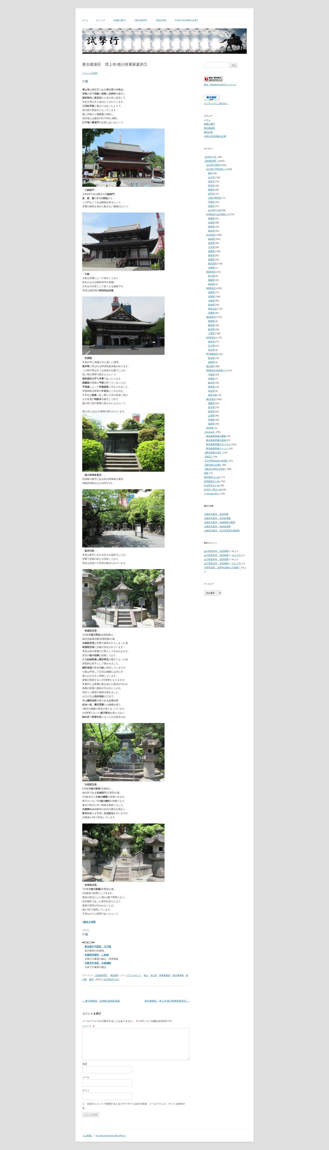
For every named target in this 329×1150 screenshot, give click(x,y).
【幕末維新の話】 (213, 452)
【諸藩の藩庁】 (119, 20)
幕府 (91, 979)
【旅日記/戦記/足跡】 (215, 468)
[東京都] (114, 975)
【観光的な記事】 (213, 464)
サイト (85, 1090)
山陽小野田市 (214, 197)
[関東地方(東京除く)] (216, 370)
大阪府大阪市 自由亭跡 (216, 514)
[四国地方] (211, 271)
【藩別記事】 (161, 20)
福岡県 (211, 238)
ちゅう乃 (236, 555)
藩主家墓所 (209, 128)
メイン (207, 119)
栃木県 (211, 382)
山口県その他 (214, 210)
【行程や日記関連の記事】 (186, 20)
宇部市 (211, 201)
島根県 (211, 218)
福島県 (211, 423)
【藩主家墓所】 (141, 20)
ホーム (85, 20)
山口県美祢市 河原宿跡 (216, 551)
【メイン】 (100, 20)
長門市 (211, 193)
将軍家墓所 (164, 975)
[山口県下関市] (213, 165)
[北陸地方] (211, 337)
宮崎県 (211, 259)
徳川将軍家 (178, 975)
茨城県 (211, 378)
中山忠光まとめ (212, 485)
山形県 (211, 415)
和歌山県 (212, 308)
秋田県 (211, 411)
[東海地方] (211, 316)
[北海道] (210, 427)
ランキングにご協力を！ (216, 103)
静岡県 (211, 321)
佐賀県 (211, 243)
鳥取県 (211, 226)
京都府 (211, 296)
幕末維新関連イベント (217, 448)
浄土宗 (153, 975)
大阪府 (211, 300)
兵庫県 (211, 312)
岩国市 (211, 206)
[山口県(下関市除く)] (216, 169)
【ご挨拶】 (87, 1135)
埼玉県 (211, 390)
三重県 (211, 333)
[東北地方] (211, 399)
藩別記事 (208, 132)
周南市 (211, 189)
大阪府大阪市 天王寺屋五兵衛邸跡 (222, 530)
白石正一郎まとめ (213, 489)
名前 (84, 1063)
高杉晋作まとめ (212, 477)
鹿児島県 (212, 263)
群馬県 (211, 386)
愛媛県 (211, 280)
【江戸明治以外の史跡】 (216, 460)
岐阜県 (211, 329)
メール (85, 1077)
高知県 (211, 284)
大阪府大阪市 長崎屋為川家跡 (219, 522)
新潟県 (211, 358)
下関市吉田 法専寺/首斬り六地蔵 (221, 567)
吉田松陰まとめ (212, 481)
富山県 (211, 349)
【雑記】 (208, 456)
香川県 (211, 275)
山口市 (211, 177)
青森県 (211, 403)
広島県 (211, 222)
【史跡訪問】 (101, 975)
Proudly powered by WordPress (110, 1135)
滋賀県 (211, 292)
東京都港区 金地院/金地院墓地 (101, 1000)
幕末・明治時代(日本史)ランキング (220, 84)
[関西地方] (211, 288)
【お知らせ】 (210, 156)
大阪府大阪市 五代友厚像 (217, 518)
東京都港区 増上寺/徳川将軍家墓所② (167, 1000)
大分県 (211, 247)
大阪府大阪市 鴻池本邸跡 (217, 526)
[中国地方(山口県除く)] (217, 214)
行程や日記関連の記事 (215, 136)
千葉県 (211, 374)
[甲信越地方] (212, 353)
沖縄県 (211, 267)
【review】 (209, 431)
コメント (88, 1026)
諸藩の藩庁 (209, 123)
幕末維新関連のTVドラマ (218, 444)
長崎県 (211, 251)
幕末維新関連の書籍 (216, 436)
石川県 (211, 345)
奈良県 (211, 304)
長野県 (211, 362)
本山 (146, 975)
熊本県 (211, 255)
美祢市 (211, 181)
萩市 (210, 173)
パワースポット (133, 975)
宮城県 (211, 419)
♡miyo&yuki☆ (211, 493)
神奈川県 (212, 395)
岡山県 (211, 230)
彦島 (206, 473)
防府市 (211, 185)
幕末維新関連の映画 (216, 440)
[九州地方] (211, 234)
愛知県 (211, 325)
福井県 (211, 341)
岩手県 (211, 407)
